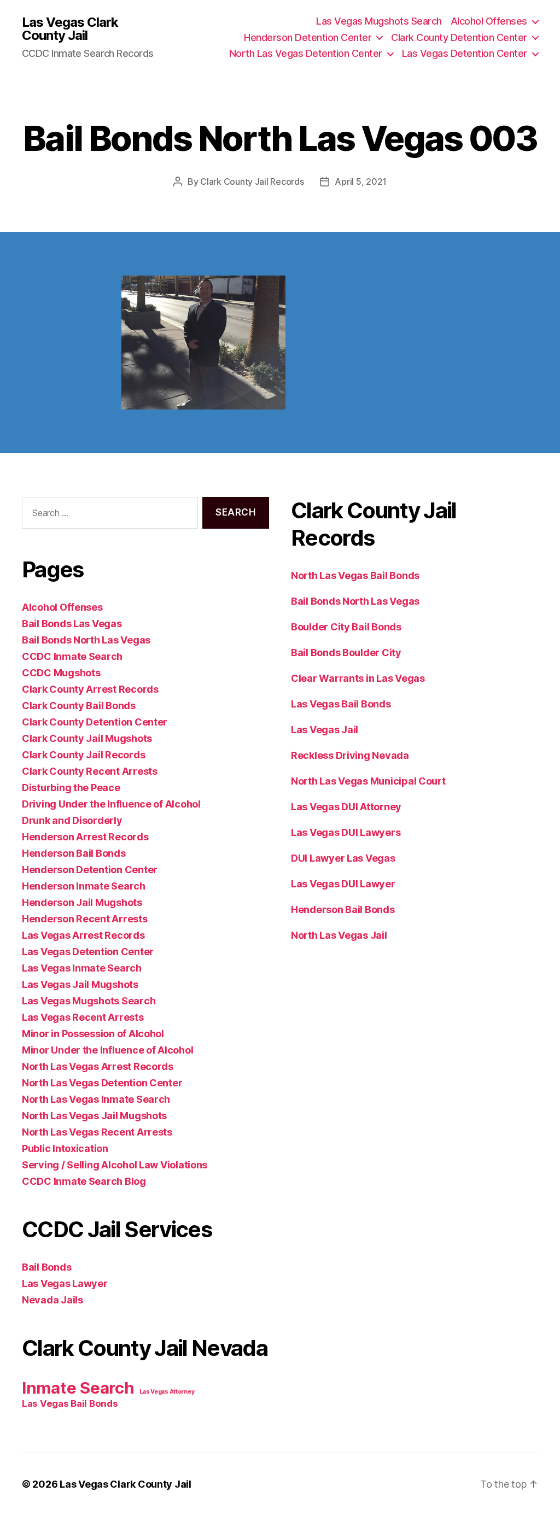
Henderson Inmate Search (83, 886)
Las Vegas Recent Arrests (83, 1017)
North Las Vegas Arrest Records (97, 1066)
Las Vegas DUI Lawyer (343, 884)
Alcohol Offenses (489, 21)
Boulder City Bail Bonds (346, 627)
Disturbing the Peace (71, 787)
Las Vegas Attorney (166, 1391)
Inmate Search (78, 1387)
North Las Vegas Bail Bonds (355, 575)
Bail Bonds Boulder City (346, 652)
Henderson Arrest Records (85, 837)
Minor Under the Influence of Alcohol (107, 1050)
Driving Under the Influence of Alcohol (111, 804)
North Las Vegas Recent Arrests (97, 1132)
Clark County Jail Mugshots (87, 738)
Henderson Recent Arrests (85, 919)
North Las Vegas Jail (339, 935)
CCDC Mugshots (61, 672)
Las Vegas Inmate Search (82, 968)
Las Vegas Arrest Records (83, 935)
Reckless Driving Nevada (350, 755)
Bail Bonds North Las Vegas (86, 640)
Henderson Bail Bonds (74, 853)
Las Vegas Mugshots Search (379, 21)
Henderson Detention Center (307, 37)
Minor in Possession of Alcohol (93, 1033)
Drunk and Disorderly (72, 820)
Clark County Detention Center (459, 37)
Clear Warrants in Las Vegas (358, 678)
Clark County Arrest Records (90, 689)
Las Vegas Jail (324, 729)
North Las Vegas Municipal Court (368, 781)
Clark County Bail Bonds (79, 705)
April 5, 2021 (361, 181)
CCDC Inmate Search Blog (84, 1181)
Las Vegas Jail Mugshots (80, 984)
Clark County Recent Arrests (90, 771)
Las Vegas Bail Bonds (70, 1403)
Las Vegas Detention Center (464, 53)
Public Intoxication (65, 1148)
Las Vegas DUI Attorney (346, 806)
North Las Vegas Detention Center (305, 53)
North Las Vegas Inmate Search (96, 1099)
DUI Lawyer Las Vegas (343, 858)
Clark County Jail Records (252, 181)
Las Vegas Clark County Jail (70, 29)
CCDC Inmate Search (72, 656)
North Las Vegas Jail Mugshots (94, 1115)
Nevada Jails (52, 1300)
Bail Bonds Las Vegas (72, 623)
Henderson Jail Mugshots (82, 902)
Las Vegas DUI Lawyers (345, 832)
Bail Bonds (46, 1267)
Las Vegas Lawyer (65, 1283)
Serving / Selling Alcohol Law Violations (114, 1165)
